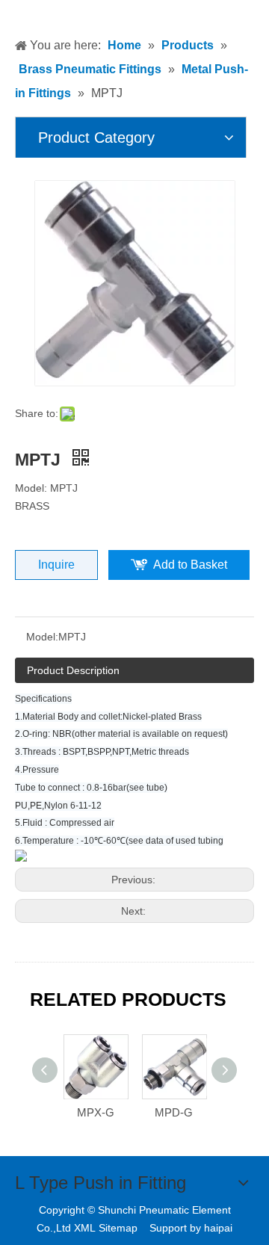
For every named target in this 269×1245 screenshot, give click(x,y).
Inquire (56, 564)
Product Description (73, 670)
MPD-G (174, 1112)
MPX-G (95, 1112)
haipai (218, 1228)
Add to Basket (190, 564)
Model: (42, 637)
